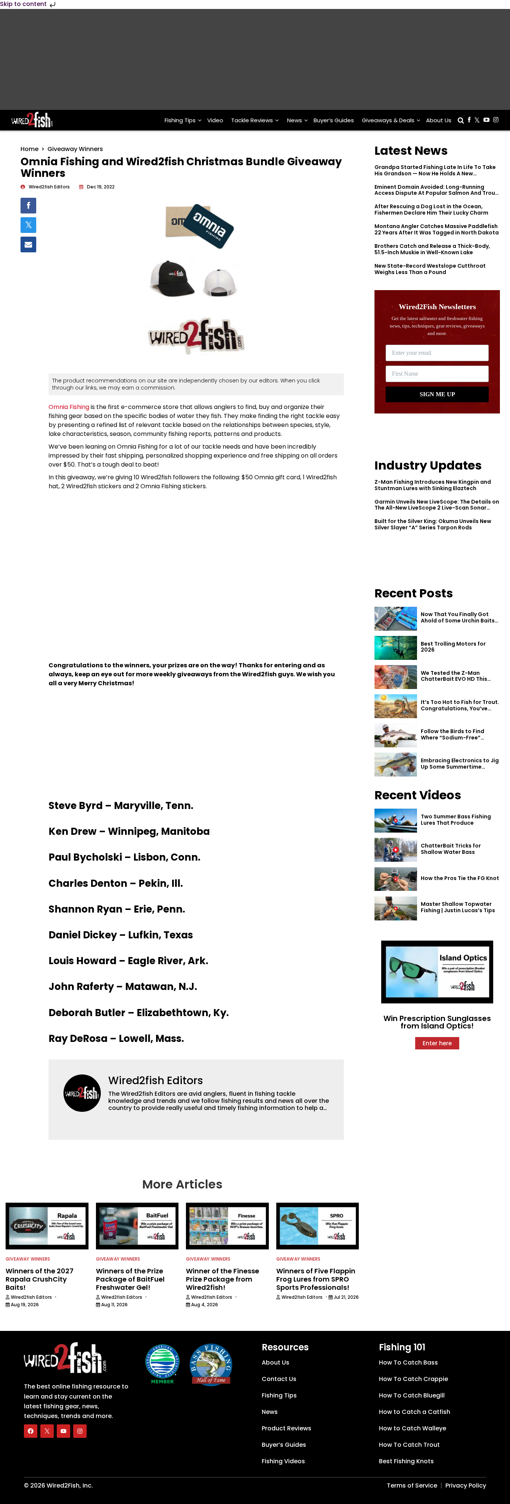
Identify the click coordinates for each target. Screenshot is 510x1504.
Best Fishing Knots (406, 1461)
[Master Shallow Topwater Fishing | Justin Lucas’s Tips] (395, 908)
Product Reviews (286, 1428)
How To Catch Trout (409, 1444)
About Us (438, 120)
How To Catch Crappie (413, 1378)
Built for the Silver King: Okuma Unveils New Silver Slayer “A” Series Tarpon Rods (432, 524)
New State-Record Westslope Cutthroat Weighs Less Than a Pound (430, 269)
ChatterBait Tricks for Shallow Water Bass (451, 849)
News (294, 120)
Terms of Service (412, 1485)
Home (29, 149)
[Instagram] (80, 1430)
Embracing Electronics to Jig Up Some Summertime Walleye (460, 767)
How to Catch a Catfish (414, 1411)
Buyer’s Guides (334, 120)
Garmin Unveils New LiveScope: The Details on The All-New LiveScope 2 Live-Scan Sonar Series (436, 508)
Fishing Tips (180, 120)
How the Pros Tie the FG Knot (460, 878)
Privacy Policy (465, 1485)
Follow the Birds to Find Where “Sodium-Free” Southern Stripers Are (452, 738)
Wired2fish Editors (155, 1080)
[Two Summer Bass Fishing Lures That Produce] (395, 821)
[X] (47, 1430)
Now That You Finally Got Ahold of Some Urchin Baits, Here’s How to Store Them (458, 620)
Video (215, 120)
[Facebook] (30, 1430)
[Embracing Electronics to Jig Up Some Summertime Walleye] (395, 764)
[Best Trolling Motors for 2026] (395, 648)
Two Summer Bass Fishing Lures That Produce (456, 820)
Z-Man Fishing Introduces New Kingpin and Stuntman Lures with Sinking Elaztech (432, 485)
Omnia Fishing (69, 407)
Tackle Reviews (252, 120)
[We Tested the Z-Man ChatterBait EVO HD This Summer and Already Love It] (395, 677)
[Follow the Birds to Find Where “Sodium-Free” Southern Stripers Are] (395, 735)
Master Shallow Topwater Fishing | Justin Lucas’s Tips (458, 907)
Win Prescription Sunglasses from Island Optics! (437, 1022)
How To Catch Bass (408, 1362)
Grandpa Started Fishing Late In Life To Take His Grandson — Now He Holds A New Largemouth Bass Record (435, 173)
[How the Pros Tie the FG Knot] (395, 879)
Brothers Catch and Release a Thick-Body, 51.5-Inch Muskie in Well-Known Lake (432, 249)
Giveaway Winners (75, 149)
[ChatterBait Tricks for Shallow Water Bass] (395, 850)
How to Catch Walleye (412, 1428)
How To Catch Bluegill (412, 1395)
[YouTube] (63, 1430)
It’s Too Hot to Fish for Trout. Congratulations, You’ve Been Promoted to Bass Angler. (460, 711)
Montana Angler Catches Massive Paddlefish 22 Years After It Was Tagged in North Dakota (436, 229)
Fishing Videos (283, 1461)
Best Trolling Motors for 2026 (453, 647)
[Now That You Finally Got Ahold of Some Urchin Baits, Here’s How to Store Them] (395, 619)
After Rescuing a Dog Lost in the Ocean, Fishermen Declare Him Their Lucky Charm (431, 209)
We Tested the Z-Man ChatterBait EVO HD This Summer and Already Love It (459, 679)
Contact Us (279, 1378)
